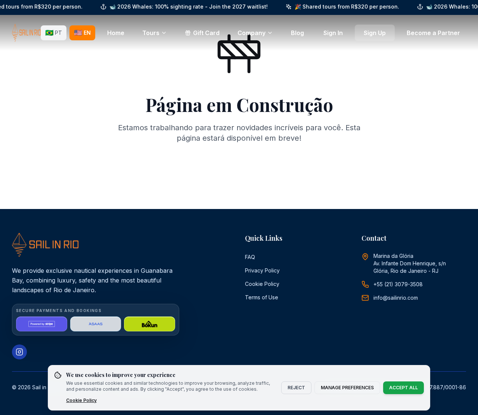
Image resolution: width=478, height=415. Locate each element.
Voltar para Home (244, 170)
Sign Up (375, 33)
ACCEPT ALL (403, 387)
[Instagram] (19, 351)
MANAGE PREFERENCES (347, 387)
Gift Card (206, 33)
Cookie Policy (262, 284)
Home (115, 33)
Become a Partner (433, 33)
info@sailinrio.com (395, 297)
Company (252, 33)
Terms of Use (261, 297)
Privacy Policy (262, 270)
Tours (150, 33)
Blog (297, 33)
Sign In (333, 33)
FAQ (250, 257)
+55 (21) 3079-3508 (398, 284)
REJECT (296, 387)
